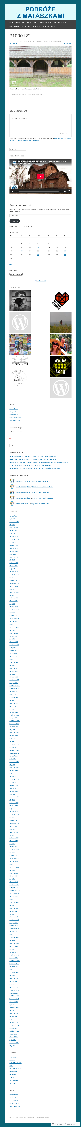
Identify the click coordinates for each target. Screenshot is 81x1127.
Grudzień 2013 (14, 955)
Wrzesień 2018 (14, 788)
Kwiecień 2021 (13, 703)
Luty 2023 (12, 639)
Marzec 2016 (13, 876)
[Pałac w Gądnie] (20, 361)
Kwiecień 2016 (13, 873)
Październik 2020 (14, 721)
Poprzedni (13, 43)
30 (65, 255)
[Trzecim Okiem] (20, 301)
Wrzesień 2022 (14, 653)
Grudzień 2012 (14, 990)
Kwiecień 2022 (13, 668)
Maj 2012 (12, 1011)
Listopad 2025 (13, 542)
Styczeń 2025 (13, 572)
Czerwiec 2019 (14, 762)
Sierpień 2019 (13, 756)
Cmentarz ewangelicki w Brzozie (42, 498)
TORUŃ (36, 22)
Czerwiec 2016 (14, 867)
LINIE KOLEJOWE (14, 26)
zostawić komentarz (38, 94)
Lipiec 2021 (12, 694)
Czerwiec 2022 (14, 662)
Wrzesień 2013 (14, 964)
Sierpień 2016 (13, 861)
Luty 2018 (12, 809)
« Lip (10, 264)
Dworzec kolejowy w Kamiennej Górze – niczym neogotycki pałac (30, 465)
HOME (11, 22)
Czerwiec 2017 (14, 832)
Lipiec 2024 (12, 589)
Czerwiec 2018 (14, 797)
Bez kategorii (13, 1057)
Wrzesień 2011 (14, 1034)
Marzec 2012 (13, 1016)
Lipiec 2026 (12, 519)
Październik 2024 (14, 580)
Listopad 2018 (13, 782)
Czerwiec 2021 (14, 697)
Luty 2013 (12, 984)
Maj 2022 (12, 665)
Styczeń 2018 (13, 812)
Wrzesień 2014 (14, 929)
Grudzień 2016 (14, 850)
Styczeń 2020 (13, 741)
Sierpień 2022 (13, 656)
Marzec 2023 (13, 636)
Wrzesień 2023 (14, 618)
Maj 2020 (12, 730)
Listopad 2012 (13, 993)
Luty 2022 (12, 674)
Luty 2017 (12, 844)
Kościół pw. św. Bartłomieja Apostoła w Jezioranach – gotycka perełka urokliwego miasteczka (38, 462)
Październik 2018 (14, 785)
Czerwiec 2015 (14, 902)
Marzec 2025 (13, 566)
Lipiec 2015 (12, 899)
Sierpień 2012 (13, 1002)
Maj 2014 (12, 940)
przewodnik (13, 1072)
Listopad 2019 (13, 747)
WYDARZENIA (26, 26)
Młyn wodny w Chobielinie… (41, 481)
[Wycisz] (65, 191)
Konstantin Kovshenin (42, 1118)
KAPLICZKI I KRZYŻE (46, 22)
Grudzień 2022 (14, 645)
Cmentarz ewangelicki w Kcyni (41, 492)
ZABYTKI (28, 22)
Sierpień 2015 (13, 896)
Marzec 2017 (13, 841)
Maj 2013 (12, 975)
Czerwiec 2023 (14, 627)
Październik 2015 (14, 891)
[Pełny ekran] (69, 191)
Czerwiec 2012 (14, 1008)
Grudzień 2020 (14, 715)
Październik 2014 (14, 926)
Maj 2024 (12, 595)
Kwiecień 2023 (13, 633)
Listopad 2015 (13, 888)
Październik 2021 (14, 686)
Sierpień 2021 (13, 692)
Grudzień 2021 (14, 680)
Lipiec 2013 (12, 970)
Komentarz (64, 133)
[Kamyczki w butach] (61, 344)
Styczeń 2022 (13, 677)
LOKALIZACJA (36, 26)
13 (38, 247)
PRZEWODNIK (20, 22)
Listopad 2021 (13, 683)
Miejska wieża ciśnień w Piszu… (41, 504)
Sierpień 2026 (13, 516)
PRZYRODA (45, 26)
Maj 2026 (12, 525)
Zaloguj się (12, 412)
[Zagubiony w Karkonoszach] (20, 322)
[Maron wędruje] (61, 322)
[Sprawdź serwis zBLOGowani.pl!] (40, 281)
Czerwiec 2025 (14, 557)
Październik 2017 (14, 820)
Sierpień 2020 (13, 727)
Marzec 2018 (13, 806)
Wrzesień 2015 (14, 893)
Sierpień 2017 (13, 826)
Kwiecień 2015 (13, 908)
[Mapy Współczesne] (20, 344)
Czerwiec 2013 (14, 972)
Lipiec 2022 (12, 659)
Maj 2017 (12, 835)
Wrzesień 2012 (14, 999)
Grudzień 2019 (14, 744)
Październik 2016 (14, 855)
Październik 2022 (14, 651)
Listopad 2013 (13, 958)
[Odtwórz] (12, 191)
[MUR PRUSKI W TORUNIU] (61, 301)
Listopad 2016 (13, 852)
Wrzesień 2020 (14, 724)
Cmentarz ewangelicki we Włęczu (42, 487)
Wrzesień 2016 (14, 858)
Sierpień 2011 (13, 1037)
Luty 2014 (12, 949)
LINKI (58, 26)
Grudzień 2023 (14, 610)
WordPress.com (14, 420)
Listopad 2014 (13, 923)
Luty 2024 (12, 604)
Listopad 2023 (13, 613)
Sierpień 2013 (13, 967)
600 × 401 (27, 41)
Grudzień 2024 (14, 574)
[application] (40, 176)
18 (22, 251)
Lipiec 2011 (12, 1040)
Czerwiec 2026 (14, 522)
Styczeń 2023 (13, 642)
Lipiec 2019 (12, 759)
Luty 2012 (12, 1019)
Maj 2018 (12, 800)
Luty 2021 (12, 709)
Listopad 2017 (13, 817)
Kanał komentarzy (15, 417)
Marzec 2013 (13, 981)
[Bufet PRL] (61, 388)
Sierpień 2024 (13, 586)
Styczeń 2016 (13, 882)
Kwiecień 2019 (13, 768)
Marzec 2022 (13, 671)
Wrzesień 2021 (14, 689)
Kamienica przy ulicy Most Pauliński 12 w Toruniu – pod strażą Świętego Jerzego (34, 468)
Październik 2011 (14, 1031)
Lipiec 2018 (12, 794)
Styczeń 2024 (13, 607)
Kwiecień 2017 (13, 838)
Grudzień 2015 (14, 885)
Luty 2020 (12, 738)
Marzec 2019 (13, 771)
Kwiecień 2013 (13, 978)
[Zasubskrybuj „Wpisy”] (10, 439)
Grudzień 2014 (14, 920)
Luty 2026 (12, 533)
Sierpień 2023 (13, 621)
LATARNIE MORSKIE (60, 22)
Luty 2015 (12, 914)
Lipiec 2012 (12, 1005)
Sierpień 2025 (13, 551)
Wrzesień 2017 (14, 823)
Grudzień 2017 (14, 814)
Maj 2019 (12, 765)
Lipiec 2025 (12, 554)
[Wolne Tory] (61, 366)
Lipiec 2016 (12, 864)
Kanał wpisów (13, 415)
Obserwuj (14, 221)
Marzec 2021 (13, 706)
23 (65, 251)
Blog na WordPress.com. (17, 1118)
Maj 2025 (12, 560)
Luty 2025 (12, 569)
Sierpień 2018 (13, 791)
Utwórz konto (13, 409)
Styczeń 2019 (13, 776)
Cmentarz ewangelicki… (23, 481)
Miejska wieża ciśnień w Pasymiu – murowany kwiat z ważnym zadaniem (32, 459)
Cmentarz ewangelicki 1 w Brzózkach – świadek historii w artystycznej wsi (32, 456)
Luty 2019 (12, 773)
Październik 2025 (14, 545)
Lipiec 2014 (12, 934)
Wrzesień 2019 (14, 753)
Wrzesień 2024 (14, 583)
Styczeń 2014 (13, 952)
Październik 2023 (14, 615)
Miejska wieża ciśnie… (23, 504)
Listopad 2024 (13, 577)
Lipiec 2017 (12, 829)
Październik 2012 (14, 996)
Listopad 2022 (13, 648)
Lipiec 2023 (12, 624)
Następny (68, 43)
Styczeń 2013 (13, 987)
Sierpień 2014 (13, 931)
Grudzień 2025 (14, 539)
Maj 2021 (12, 700)
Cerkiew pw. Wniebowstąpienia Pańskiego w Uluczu (47, 41)
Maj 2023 (12, 630)
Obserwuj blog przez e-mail (20, 205)
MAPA (53, 26)
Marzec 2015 (13, 911)
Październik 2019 (14, 750)
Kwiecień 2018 (13, 803)
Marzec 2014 (13, 946)
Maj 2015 (12, 905)
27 (38, 255)
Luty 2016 (12, 879)
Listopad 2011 (13, 1028)
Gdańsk (12, 1060)
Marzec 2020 (13, 735)
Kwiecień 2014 (13, 943)
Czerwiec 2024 (14, 592)
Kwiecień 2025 (13, 563)
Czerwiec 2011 (14, 1043)
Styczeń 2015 (13, 917)
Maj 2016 (12, 870)
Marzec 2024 (13, 601)
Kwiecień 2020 (13, 732)
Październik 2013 (14, 961)
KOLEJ (11, 1066)
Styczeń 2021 (13, 712)
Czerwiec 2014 (14, 937)
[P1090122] (40, 87)
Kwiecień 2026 (13, 528)
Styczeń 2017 (13, 847)
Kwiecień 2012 (13, 1013)
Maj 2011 (12, 1046)
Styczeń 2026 (13, 536)
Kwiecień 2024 (13, 598)
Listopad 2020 (13, 718)
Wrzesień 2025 (14, 548)
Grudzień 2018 (14, 779)
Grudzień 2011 (14, 1025)
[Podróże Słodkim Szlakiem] (20, 377)
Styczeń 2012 (13, 1022)
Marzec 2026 (13, 531)
